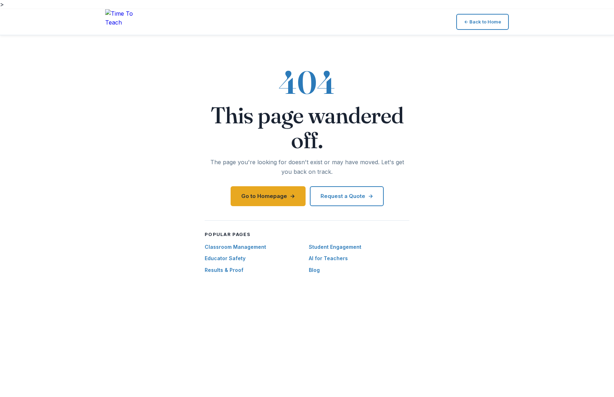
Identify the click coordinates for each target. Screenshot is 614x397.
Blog (314, 270)
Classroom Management (235, 247)
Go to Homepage (264, 196)
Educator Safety (225, 258)
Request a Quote (343, 196)
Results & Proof (224, 270)
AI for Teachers (328, 258)
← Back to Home (482, 22)
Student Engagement (335, 247)
